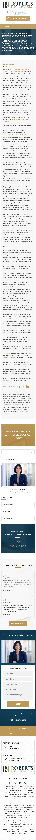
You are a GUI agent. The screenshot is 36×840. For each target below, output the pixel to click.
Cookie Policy (21, 833)
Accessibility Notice (12, 831)
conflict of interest (9, 358)
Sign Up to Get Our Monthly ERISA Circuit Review (18, 435)
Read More (6, 590)
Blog (12, 733)
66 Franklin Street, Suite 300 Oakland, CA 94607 (19, 13)
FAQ (30, 731)
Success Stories (10, 731)
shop (27, 386)
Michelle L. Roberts (18, 489)
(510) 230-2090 (19, 18)
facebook (19, 386)
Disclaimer (24, 831)
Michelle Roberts (21, 728)
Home (10, 728)
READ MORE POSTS (18, 624)
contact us (6, 414)
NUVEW (5, 829)
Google (25, 782)
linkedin (20, 782)
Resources (23, 731)
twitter (23, 386)
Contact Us (21, 733)
